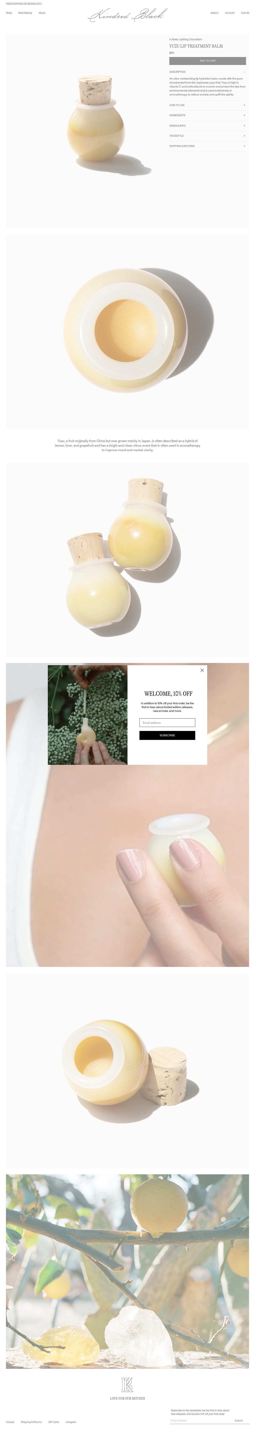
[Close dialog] (202, 670)
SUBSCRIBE (167, 735)
